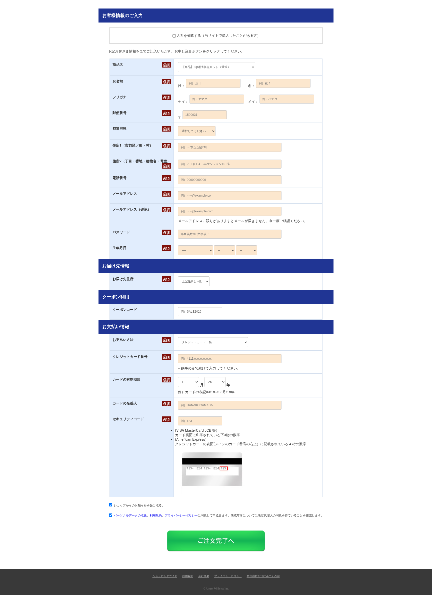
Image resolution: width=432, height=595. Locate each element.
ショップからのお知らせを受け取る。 (139, 505)
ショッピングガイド (164, 575)
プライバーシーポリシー (181, 515)
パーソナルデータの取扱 (130, 515)
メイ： (253, 101)
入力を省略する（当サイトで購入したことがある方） (218, 35)
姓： (181, 85)
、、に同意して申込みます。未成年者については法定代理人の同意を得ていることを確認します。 (219, 515)
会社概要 (203, 575)
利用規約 (156, 515)
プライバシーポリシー (228, 575)
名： (251, 85)
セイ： (183, 101)
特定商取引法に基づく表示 (263, 575)
